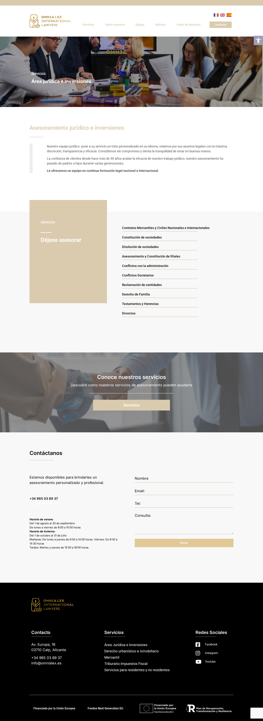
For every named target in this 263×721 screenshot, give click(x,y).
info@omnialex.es (44, 503)
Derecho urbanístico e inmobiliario (131, 651)
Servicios (88, 24)
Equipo (140, 24)
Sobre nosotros (115, 24)
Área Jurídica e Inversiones (125, 645)
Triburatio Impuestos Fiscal (126, 664)
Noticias (160, 24)
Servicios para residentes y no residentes (137, 670)
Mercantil (111, 657)
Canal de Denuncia (189, 24)
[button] (258, 40)
